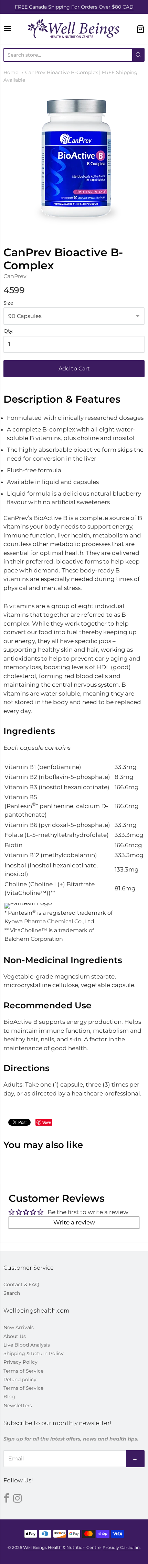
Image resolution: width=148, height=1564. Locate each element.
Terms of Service (23, 1371)
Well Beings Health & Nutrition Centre (62, 1547)
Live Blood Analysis (26, 1345)
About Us (14, 1336)
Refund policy (19, 1379)
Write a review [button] (74, 1222)
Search (11, 1293)
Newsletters (17, 1405)
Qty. (8, 331)
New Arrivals (18, 1327)
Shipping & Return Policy (33, 1353)
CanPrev (15, 276)
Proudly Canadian (121, 1547)
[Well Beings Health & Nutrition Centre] (74, 29)
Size (8, 303)
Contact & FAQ (21, 1284)
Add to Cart (74, 368)
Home (10, 72)
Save (46, 1122)
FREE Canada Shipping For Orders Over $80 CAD (74, 7)
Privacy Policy (20, 1362)
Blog (9, 1397)
